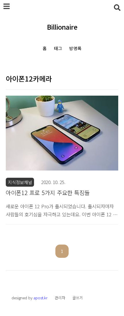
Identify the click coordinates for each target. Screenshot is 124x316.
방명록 (75, 48)
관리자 (60, 297)
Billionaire (62, 27)
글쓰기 (77, 297)
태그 (58, 48)
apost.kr (40, 297)
